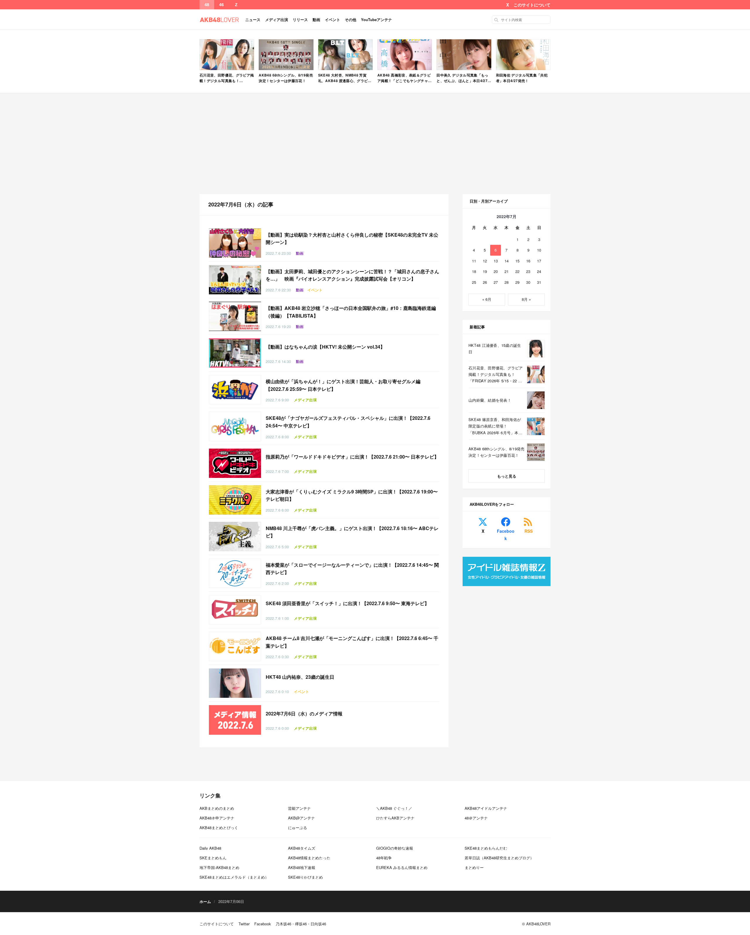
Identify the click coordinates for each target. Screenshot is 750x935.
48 (206, 4)
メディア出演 (276, 19)
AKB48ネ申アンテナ (217, 818)
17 (539, 261)
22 (517, 271)
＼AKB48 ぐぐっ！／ (394, 808)
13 (496, 261)
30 (528, 282)
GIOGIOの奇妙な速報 (394, 848)
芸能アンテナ (299, 808)
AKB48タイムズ (301, 848)
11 (474, 261)
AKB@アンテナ (301, 818)
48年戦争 (384, 858)
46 (221, 4)
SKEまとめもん (213, 858)
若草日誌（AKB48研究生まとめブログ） (499, 858)
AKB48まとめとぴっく (219, 827)
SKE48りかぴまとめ (305, 877)
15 (517, 261)
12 (485, 261)
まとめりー (474, 867)
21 (506, 271)
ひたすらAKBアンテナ (395, 818)
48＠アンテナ (476, 818)
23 (528, 271)
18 (474, 271)
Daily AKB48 (210, 848)
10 (539, 250)
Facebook (505, 534)
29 (517, 282)
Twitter (244, 923)
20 (496, 271)
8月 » (526, 299)
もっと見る (506, 476)
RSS (528, 531)
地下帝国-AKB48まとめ (219, 867)
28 (506, 282)
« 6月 (486, 299)
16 (528, 261)
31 (539, 282)
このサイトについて (532, 5)
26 (485, 282)
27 (496, 282)
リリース (300, 19)
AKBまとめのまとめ (217, 808)
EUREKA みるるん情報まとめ (401, 867)
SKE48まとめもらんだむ (486, 848)
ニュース (252, 19)
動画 (316, 19)
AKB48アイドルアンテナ (486, 808)
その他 (350, 19)
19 (485, 271)
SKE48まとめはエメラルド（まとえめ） (234, 877)
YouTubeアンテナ (376, 19)
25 (474, 282)
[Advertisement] (375, 144)
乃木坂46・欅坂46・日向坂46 (301, 923)
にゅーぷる (297, 827)
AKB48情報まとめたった (309, 858)
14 (506, 261)
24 (539, 271)
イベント (332, 19)
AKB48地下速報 (301, 867)
